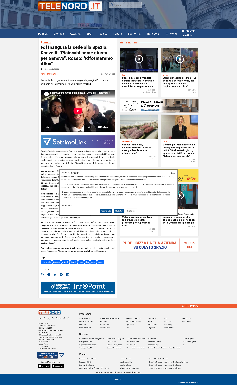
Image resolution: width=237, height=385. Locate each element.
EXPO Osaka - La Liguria (115, 339)
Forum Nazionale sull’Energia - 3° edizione (94, 368)
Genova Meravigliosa (114, 345)
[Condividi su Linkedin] (68, 275)
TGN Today (168, 324)
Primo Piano (152, 318)
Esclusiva (103, 321)
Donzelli (74, 262)
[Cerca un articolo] (68, 318)
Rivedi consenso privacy (47, 349)
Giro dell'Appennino (114, 348)
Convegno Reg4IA (85, 348)
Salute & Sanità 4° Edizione (158, 359)
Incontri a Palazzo (133, 342)
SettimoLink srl (193, 382)
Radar (150, 321)
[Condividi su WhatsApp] (43, 275)
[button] (171, 34)
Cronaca (59, 33)
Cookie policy (66, 205)
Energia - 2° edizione (86, 365)
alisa (87, 262)
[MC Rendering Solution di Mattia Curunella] (159, 106)
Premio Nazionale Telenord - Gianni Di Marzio (164, 348)
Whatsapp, (63, 251)
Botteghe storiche (85, 342)
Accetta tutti (106, 211)
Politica (43, 33)
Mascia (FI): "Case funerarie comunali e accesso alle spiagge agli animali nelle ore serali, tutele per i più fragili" (179, 218)
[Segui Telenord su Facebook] (44, 318)
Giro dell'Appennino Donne (136, 339)
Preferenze (131, 211)
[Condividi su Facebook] (49, 275)
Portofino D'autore (154, 342)
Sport (90, 33)
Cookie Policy (43, 346)
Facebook (101, 251)
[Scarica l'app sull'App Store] (44, 366)
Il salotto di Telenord (133, 318)
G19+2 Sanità (111, 342)
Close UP (82, 324)
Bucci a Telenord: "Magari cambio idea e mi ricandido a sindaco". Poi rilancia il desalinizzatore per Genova (138, 82)
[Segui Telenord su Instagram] (53, 318)
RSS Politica (191, 305)
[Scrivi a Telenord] (60, 318)
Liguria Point (152, 339)
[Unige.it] (78, 288)
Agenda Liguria (84, 318)
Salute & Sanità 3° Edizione (129, 368)
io (183, 345)
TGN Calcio (168, 321)
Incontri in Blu (131, 345)
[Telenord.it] (50, 355)
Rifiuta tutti (119, 211)
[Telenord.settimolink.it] (159, 245)
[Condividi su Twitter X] (55, 275)
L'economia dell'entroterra (136, 348)
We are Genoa (186, 321)
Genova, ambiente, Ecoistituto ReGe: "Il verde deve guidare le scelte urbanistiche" (136, 149)
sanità (93, 262)
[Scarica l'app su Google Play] (58, 366)
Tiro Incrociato (169, 328)
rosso (81, 262)
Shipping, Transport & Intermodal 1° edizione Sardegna (168, 362)
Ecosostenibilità (85, 362)
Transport (153, 33)
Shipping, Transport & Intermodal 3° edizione (165, 365)
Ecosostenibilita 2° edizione (89, 359)
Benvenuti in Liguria (86, 321)
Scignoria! (151, 328)
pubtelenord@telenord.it (47, 339)
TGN (165, 318)
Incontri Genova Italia (133, 321)
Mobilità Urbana (125, 365)
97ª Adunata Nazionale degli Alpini (91, 339)
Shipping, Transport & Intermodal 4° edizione (165, 368)
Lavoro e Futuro (125, 359)
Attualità (75, 33)
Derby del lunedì (85, 328)
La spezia (56, 262)
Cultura (117, 33)
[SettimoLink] (78, 141)
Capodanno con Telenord (88, 345)
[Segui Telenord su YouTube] (40, 318)
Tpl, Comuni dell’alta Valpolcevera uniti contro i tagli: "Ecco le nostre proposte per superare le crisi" (137, 220)
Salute (103, 33)
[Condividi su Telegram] (61, 275)
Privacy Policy (43, 344)
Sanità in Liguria (188, 339)
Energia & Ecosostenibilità (109, 318)
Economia (134, 33)
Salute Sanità (152, 324)
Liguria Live (130, 324)
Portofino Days (153, 345)
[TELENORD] (50, 312)
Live (127, 328)
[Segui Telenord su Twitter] (48, 318)
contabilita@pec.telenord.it (51, 335)
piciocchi (65, 262)
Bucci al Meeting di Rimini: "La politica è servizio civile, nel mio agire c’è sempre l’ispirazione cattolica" (179, 82)
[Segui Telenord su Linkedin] (57, 318)
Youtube (88, 251)
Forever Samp (105, 328)
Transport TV (186, 318)
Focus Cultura (105, 324)
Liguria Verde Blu (126, 362)
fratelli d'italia (46, 262)
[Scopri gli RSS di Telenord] (64, 318)
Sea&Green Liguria (189, 342)
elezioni (100, 262)
